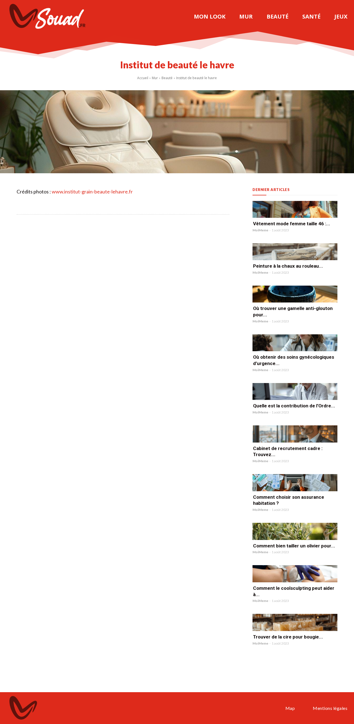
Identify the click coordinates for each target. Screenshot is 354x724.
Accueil (142, 78)
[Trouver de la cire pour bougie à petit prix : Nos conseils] (295, 622)
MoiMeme (260, 230)
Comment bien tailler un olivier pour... (294, 546)
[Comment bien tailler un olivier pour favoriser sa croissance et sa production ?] (295, 531)
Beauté (167, 78)
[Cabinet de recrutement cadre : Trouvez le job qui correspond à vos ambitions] (295, 433)
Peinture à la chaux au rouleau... (288, 266)
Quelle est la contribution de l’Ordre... (294, 405)
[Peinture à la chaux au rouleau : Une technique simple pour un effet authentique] (295, 251)
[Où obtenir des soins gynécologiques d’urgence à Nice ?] (295, 342)
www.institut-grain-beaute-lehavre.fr (92, 191)
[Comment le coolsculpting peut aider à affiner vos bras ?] (295, 573)
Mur (155, 78)
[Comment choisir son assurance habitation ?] (295, 482)
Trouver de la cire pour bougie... (288, 637)
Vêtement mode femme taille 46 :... (291, 223)
